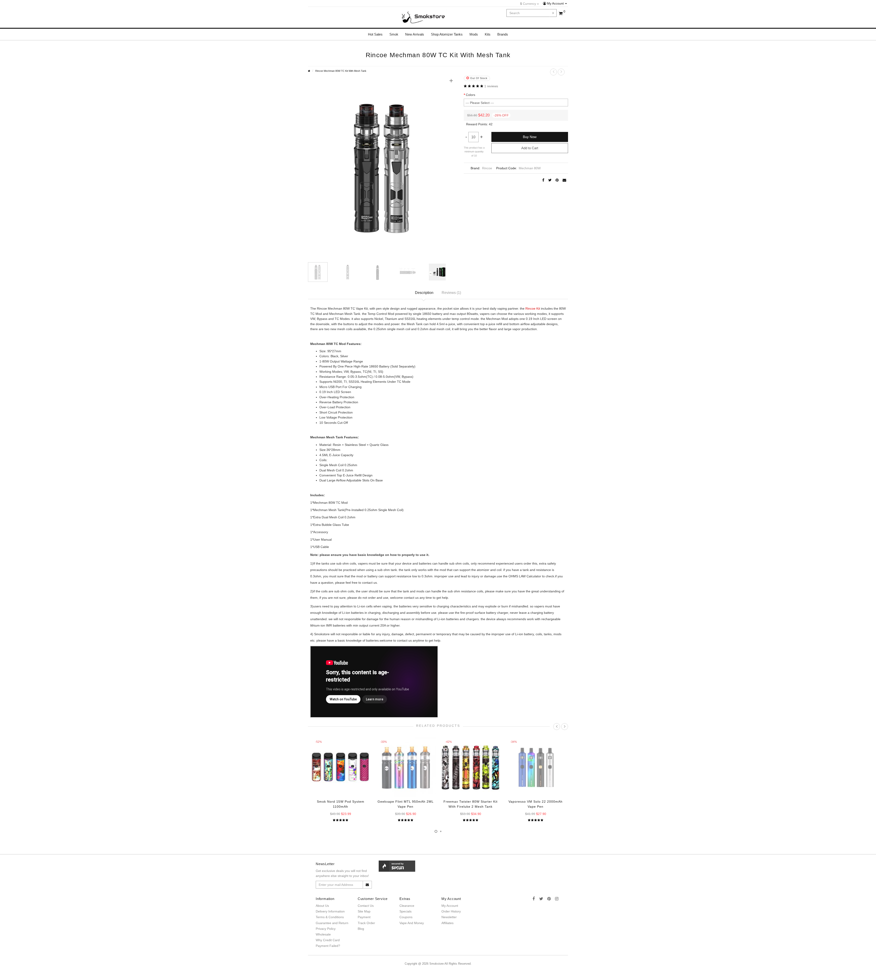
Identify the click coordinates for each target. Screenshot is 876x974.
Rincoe (487, 168)
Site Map (364, 911)
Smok (393, 34)
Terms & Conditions (330, 917)
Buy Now (530, 137)
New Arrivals (414, 34)
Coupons (405, 917)
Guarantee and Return (332, 923)
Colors (470, 95)
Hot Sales (375, 34)
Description (424, 293)
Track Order (366, 923)
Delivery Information (330, 911)
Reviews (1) (451, 293)
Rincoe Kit (532, 308)
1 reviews (491, 86)
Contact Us (366, 905)
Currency (528, 3)
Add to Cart (529, 148)
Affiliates (447, 923)
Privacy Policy (326, 928)
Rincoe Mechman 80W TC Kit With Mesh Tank (340, 70)
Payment (364, 917)
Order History (451, 911)
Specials (405, 911)
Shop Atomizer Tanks (447, 34)
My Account (555, 3)
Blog (361, 928)
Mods (473, 34)
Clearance (406, 905)
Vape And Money (411, 923)
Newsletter (449, 917)
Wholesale (323, 934)
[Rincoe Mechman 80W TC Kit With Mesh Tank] (382, 166)
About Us (322, 905)
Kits (487, 34)
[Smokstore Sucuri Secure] (397, 866)
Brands (502, 34)
